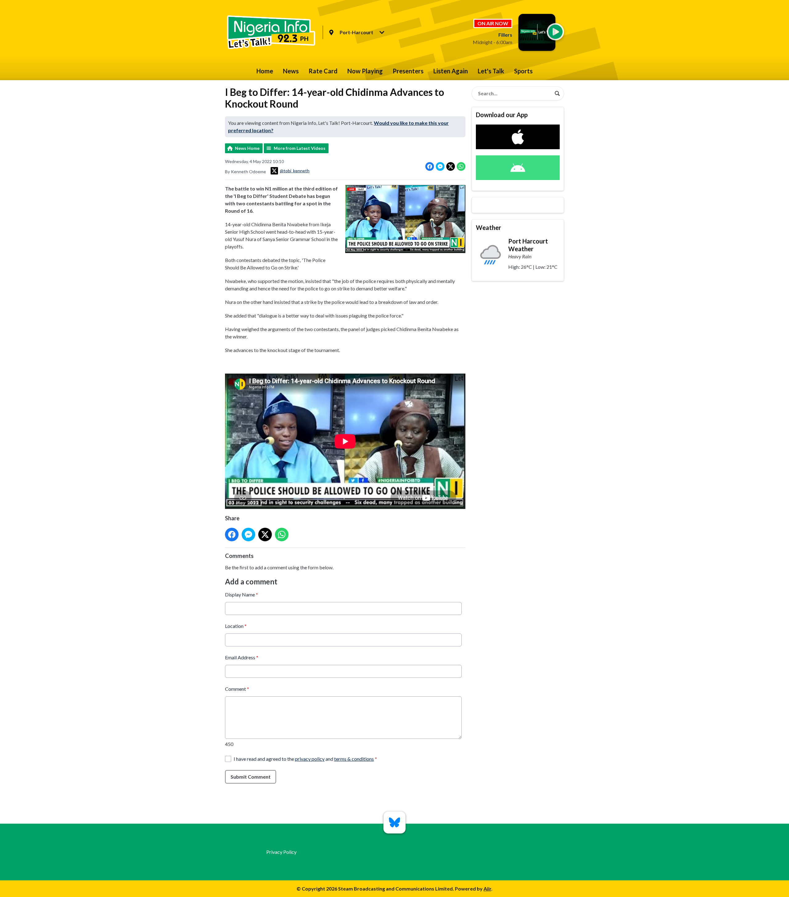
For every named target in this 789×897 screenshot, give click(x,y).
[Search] (557, 93)
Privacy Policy (281, 852)
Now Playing (365, 71)
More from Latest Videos (299, 148)
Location (236, 626)
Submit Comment (251, 777)
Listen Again (450, 71)
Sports (523, 71)
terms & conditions (354, 759)
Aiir (487, 888)
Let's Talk (491, 71)
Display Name (241, 594)
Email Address (241, 657)
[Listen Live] (555, 31)
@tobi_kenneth (294, 170)
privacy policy (310, 759)
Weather (488, 227)
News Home (247, 148)
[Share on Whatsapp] (461, 166)
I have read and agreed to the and (305, 759)
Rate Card (323, 71)
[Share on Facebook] (429, 166)
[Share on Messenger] (440, 166)
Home (264, 71)
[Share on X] (450, 166)
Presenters (408, 71)
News (291, 71)
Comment (237, 689)
